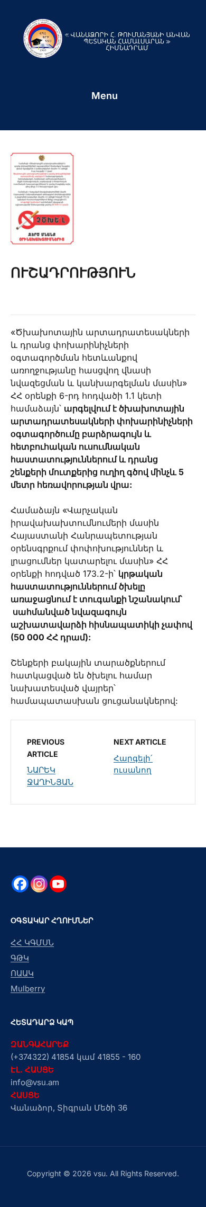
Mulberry (28, 989)
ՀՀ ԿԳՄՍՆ (32, 942)
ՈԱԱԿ (22, 973)
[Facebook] (20, 883)
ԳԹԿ (20, 958)
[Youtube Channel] (58, 883)
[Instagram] (39, 883)
